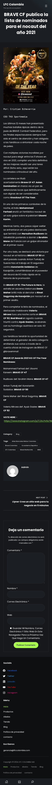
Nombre (12, 588)
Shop (19, 781)
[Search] (32, 781)
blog (17, 434)
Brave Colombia (11, 445)
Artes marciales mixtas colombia (24, 441)
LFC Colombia (13, 4)
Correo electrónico (18, 601)
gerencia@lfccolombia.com (16, 750)
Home (6, 781)
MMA (39, 450)
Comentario (14, 550)
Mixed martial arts (26, 450)
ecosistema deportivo (30, 445)
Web (9, 614)
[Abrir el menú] (46, 5)
